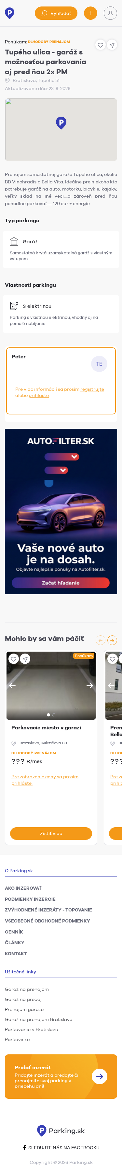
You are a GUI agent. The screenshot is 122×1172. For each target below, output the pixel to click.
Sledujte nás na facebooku (63, 1147)
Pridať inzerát (90, 13)
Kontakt (16, 953)
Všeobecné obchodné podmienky (47, 920)
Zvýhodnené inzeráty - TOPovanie (48, 909)
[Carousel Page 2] (53, 714)
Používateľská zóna (110, 13)
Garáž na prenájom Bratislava (39, 1019)
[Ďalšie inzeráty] (112, 640)
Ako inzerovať (23, 888)
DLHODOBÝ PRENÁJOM (49, 42)
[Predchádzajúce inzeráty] (100, 640)
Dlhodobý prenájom (33, 753)
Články (14, 942)
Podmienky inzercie (30, 899)
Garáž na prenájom (27, 989)
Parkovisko (17, 1039)
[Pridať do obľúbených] (13, 659)
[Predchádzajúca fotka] (12, 685)
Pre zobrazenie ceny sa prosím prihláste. (44, 780)
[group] (106, 640)
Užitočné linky (20, 971)
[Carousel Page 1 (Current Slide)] (48, 714)
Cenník (14, 931)
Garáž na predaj (23, 999)
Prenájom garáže (24, 1009)
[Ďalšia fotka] (90, 685)
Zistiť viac (51, 833)
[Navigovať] (25, 659)
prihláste (39, 395)
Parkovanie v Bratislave (31, 1029)
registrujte (92, 389)
